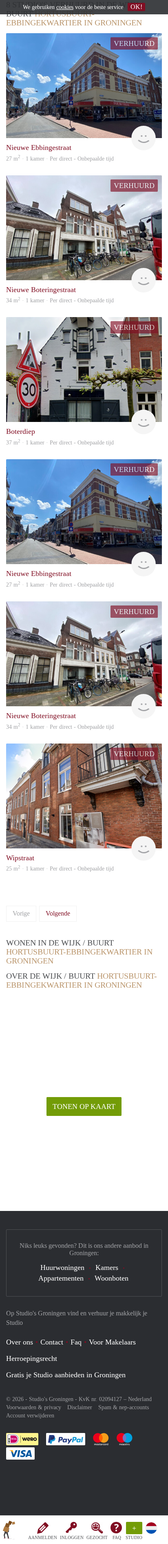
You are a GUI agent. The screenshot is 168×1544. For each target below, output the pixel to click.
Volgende (58, 913)
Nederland (140, 1399)
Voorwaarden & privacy (33, 1407)
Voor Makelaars (112, 1342)
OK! (136, 6)
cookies (64, 7)
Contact (51, 1342)
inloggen (72, 1537)
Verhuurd (134, 43)
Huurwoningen (62, 1267)
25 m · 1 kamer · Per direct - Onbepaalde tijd (60, 869)
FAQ (117, 1537)
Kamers (106, 1267)
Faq (76, 1342)
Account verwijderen (30, 1415)
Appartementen (61, 1278)
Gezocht (97, 1537)
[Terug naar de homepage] (9, 1531)
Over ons (19, 1342)
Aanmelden (42, 1537)
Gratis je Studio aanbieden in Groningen (66, 1375)
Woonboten (111, 1278)
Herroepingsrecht (31, 1358)
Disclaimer (79, 1407)
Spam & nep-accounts (123, 1407)
